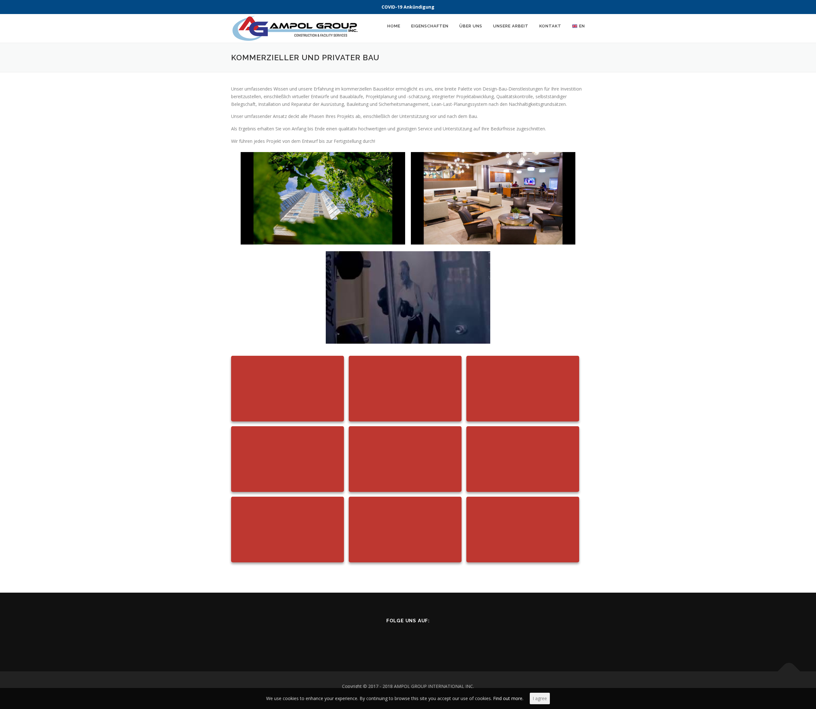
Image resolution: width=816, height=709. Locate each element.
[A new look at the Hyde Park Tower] (493, 198)
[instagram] (408, 637)
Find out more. (508, 698)
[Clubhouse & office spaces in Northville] (408, 297)
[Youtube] (423, 637)
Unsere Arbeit (510, 26)
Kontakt (550, 26)
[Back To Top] (789, 671)
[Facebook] (377, 637)
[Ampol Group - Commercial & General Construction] (322, 198)
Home (393, 26)
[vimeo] (439, 637)
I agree (540, 698)
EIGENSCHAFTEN (429, 26)
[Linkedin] (392, 637)
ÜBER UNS (470, 26)
